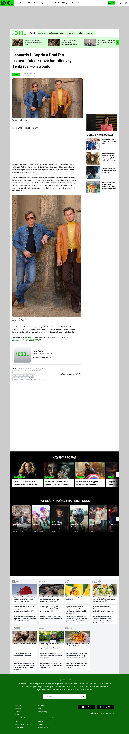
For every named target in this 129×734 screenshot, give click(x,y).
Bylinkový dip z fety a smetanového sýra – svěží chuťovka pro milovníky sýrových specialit (104, 599)
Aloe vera (88, 687)
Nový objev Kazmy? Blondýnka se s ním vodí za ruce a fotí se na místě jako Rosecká (51, 665)
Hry (42, 3)
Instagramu (29, 337)
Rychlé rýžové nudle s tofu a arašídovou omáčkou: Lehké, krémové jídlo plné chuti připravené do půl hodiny (104, 620)
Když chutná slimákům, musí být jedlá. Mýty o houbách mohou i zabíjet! (76, 665)
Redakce (40, 724)
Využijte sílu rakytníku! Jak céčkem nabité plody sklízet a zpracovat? (77, 645)
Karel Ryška (25, 76)
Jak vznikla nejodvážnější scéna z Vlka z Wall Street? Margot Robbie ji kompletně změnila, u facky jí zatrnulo (24, 667)
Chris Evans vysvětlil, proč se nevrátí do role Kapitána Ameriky (88, 483)
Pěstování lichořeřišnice (100, 687)
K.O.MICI (93, 524)
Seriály (36, 3)
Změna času (68, 684)
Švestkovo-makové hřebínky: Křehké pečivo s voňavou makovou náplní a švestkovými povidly (104, 609)
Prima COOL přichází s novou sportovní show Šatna (109, 141)
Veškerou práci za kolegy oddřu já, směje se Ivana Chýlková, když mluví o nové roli (51, 609)
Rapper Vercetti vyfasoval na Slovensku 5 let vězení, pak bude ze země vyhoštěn (51, 656)
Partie (76, 684)
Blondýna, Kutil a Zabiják (77, 525)
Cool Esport (48, 3)
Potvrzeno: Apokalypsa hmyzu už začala (76, 598)
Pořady (57, 3)
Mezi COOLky (18, 524)
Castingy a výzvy (42, 711)
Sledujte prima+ (76, 3)
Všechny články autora (42, 357)
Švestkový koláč (86, 690)
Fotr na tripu (37, 524)
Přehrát (17, 522)
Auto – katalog (25, 687)
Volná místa (18, 708)
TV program (59, 684)
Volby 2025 (51, 687)
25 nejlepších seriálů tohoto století (25, 644)
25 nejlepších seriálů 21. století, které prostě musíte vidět (33, 42)
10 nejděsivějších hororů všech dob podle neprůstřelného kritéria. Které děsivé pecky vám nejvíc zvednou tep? (68, 44)
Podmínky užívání (19, 718)
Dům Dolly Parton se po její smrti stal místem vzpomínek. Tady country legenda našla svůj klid (76, 656)
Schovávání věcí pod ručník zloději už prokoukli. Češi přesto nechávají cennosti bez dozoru (25, 619)
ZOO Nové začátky (104, 684)
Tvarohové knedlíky (59, 690)
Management (41, 705)
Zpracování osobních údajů (45, 718)
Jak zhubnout (22, 684)
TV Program (65, 3)
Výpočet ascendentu (44, 690)
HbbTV (17, 715)
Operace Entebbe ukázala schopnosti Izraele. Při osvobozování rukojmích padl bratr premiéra (77, 610)
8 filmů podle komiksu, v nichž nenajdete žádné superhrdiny (23, 654)
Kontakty (40, 715)
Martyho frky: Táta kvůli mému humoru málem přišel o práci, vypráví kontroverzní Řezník (49, 646)
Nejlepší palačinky (73, 690)
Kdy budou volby (91, 684)
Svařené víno (60, 687)
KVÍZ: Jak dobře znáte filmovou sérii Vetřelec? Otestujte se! (109, 170)
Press (39, 708)
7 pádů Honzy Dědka (39, 687)
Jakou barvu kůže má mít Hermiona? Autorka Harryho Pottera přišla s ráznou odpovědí (25, 483)
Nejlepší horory (48, 684)
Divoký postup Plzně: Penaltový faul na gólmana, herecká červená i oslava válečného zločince (25, 609)
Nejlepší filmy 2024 (35, 684)
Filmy (30, 3)
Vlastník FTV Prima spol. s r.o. (23, 724)
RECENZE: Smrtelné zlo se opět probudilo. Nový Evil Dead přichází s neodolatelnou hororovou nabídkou (57, 483)
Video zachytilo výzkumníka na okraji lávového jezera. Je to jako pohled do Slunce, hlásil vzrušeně (77, 619)
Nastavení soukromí (43, 727)
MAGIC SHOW (57, 524)
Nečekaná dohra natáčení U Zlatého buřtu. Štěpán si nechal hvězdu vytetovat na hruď (50, 599)
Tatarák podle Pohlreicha (74, 687)
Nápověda (40, 721)
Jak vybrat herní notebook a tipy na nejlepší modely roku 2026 (106, 42)
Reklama (17, 711)
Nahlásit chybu (19, 727)
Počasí (82, 684)
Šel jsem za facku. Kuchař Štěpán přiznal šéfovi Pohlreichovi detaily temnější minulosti (51, 619)
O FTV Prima (18, 705)
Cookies (17, 721)
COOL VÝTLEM (35, 340)
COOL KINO (24, 340)
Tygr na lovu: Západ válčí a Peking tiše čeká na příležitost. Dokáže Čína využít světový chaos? (24, 599)
